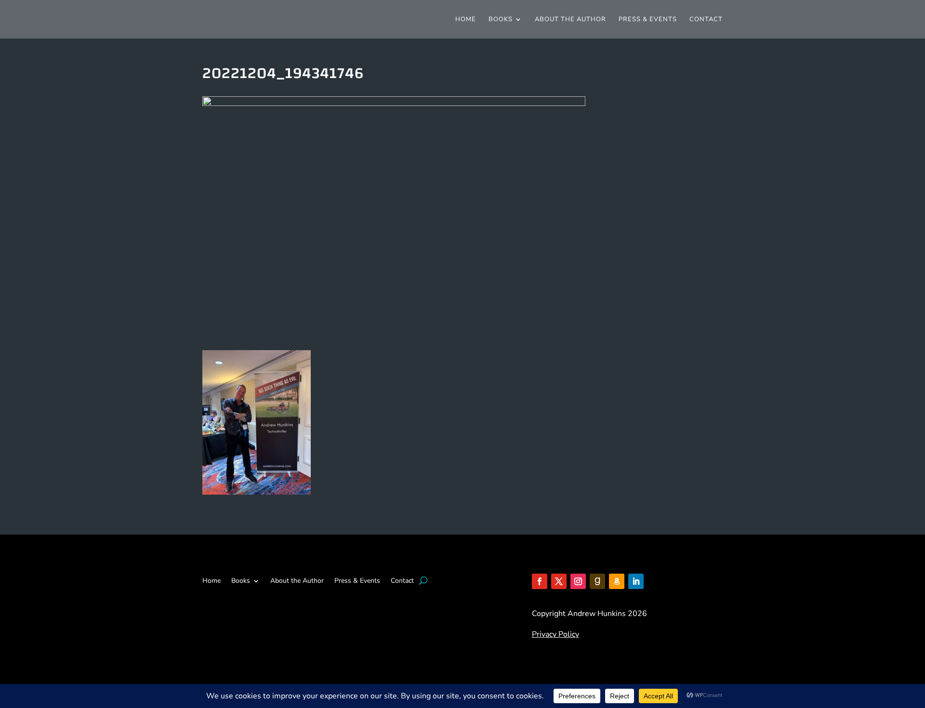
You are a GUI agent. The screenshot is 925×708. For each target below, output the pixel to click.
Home (465, 20)
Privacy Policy (555, 634)
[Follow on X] (559, 581)
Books (501, 20)
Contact (706, 20)
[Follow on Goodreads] (597, 581)
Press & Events (648, 20)
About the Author (570, 20)
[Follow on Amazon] (616, 581)
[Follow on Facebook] (539, 581)
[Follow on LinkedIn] (636, 581)
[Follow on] (655, 581)
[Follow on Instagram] (578, 581)
